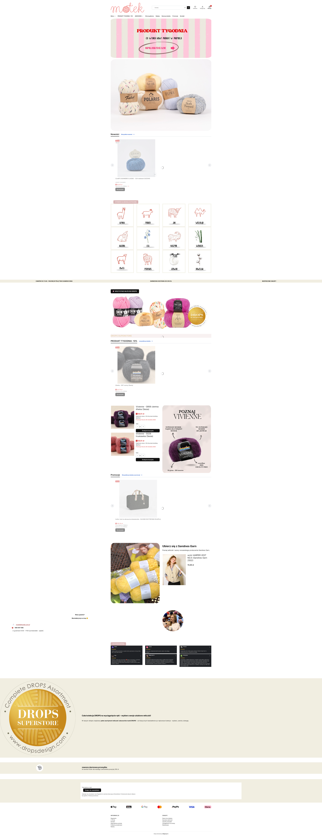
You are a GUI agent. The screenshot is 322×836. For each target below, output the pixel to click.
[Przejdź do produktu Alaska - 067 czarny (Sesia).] (136, 365)
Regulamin (113, 818)
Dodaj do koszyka (148, 430)
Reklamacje (165, 825)
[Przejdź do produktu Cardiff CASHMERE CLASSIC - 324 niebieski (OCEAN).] (136, 158)
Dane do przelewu (167, 818)
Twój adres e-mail (86, 787)
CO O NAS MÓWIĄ (118, 644)
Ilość (137, 423)
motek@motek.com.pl (23, 624)
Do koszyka (120, 189)
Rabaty (113, 826)
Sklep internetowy (160, 833)
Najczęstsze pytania (116, 823)
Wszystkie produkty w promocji (131, 475)
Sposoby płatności (167, 820)
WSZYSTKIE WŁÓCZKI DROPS (126, 291)
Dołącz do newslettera (92, 790)
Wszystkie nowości (126, 134)
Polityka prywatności (116, 825)
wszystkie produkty (145, 341)
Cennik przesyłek (167, 821)
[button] (188, 7)
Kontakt (113, 821)
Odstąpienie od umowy (168, 823)
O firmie (113, 820)
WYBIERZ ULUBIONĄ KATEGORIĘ (126, 202)
